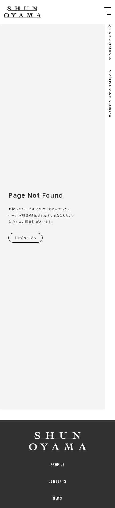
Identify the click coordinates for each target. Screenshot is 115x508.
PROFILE (58, 464)
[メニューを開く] (107, 11)
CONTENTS (58, 481)
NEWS (57, 498)
